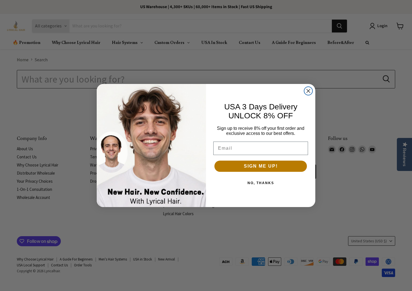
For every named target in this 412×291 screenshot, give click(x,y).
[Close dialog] (308, 91)
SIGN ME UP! (261, 166)
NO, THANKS (260, 183)
